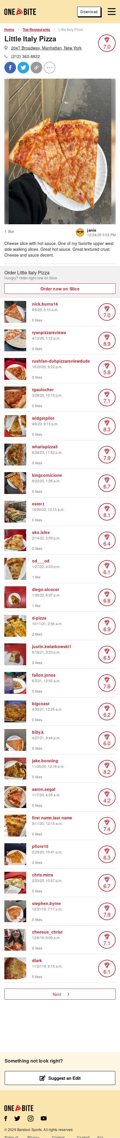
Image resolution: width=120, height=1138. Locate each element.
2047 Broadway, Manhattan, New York (46, 48)
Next (57, 994)
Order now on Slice (60, 289)
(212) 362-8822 (25, 56)
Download (89, 11)
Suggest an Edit (64, 1078)
